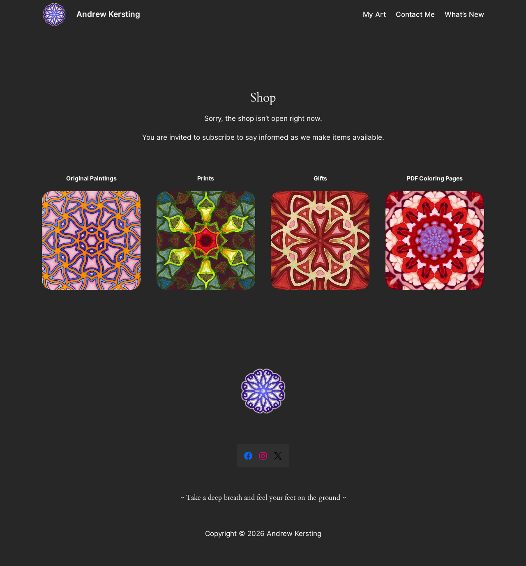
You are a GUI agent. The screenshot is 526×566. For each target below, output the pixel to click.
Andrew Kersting (108, 14)
